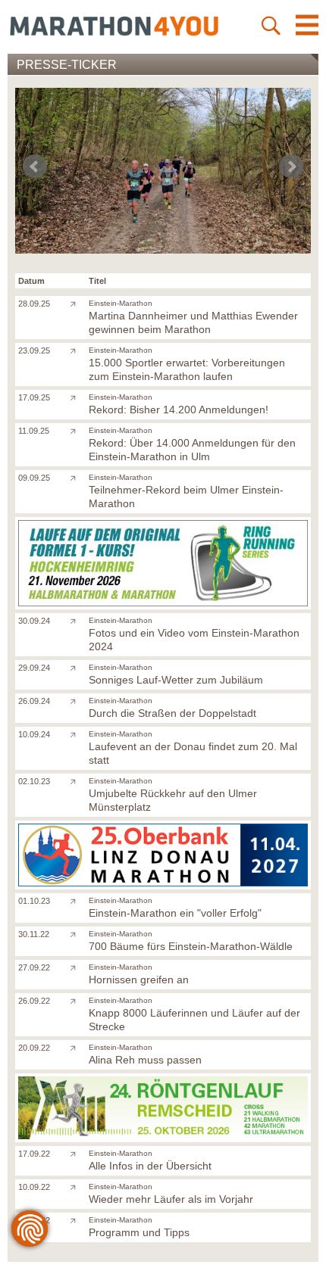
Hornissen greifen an (139, 979)
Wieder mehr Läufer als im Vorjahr (171, 1199)
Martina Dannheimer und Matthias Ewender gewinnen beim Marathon (193, 322)
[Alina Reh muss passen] (76, 1047)
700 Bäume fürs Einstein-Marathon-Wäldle (191, 946)
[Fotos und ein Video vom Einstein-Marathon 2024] (76, 620)
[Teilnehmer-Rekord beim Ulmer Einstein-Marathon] (76, 477)
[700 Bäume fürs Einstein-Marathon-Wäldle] (76, 933)
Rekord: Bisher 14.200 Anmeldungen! (178, 409)
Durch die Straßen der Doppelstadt (172, 713)
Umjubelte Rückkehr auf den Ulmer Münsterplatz (173, 800)
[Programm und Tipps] (76, 1219)
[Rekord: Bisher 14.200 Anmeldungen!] (76, 396)
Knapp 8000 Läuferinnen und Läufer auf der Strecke (194, 1020)
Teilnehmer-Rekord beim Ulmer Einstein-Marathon (186, 496)
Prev (35, 166)
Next (291, 166)
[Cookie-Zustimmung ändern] (29, 1228)
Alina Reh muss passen (145, 1060)
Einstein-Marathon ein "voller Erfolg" (175, 913)
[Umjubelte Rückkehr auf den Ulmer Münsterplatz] (76, 780)
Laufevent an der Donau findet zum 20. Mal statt (193, 753)
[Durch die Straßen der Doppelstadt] (76, 700)
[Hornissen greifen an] (76, 966)
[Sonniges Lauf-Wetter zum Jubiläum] (76, 667)
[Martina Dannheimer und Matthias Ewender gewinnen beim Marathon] (76, 303)
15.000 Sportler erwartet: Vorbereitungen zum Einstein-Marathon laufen (187, 369)
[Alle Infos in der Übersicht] (76, 1153)
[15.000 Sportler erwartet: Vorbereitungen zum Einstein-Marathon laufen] (76, 350)
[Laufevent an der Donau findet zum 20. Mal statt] (76, 733)
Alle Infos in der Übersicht (150, 1166)
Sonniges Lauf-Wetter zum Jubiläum (176, 680)
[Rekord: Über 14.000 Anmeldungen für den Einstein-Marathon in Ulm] (76, 430)
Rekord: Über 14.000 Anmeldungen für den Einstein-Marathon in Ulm (192, 450)
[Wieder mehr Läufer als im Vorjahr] (76, 1186)
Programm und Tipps (139, 1232)
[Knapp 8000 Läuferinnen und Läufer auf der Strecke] (76, 1000)
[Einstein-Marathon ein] (76, 900)
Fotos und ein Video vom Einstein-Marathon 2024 (194, 640)
